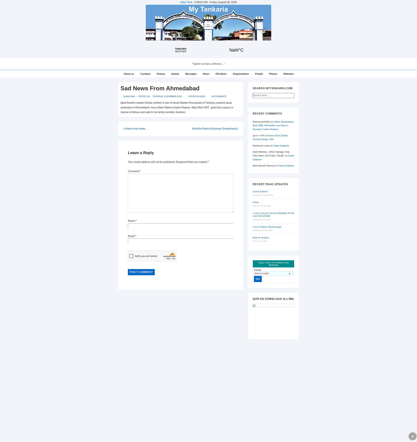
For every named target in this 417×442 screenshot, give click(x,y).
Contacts (145, 73)
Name (131, 220)
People (259, 73)
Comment (134, 171)
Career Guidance (281, 145)
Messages (191, 73)
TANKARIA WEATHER (208, 50)
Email (131, 236)
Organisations (241, 73)
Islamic (175, 73)
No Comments (219, 96)
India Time (186, 2)
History (161, 73)
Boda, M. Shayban (261, 238)
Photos (273, 73)
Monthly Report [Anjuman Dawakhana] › (215, 128)
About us (129, 73)
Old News (221, 73)
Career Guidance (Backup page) (267, 227)
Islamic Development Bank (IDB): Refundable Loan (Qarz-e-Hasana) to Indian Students (273, 126)
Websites (288, 73)
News (206, 73)
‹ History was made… (135, 128)
